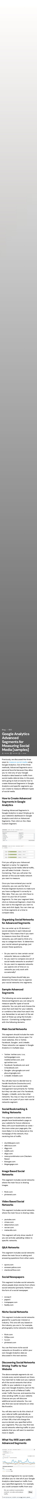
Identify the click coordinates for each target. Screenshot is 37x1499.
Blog (4, 730)
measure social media (18, 762)
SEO (10, 730)
